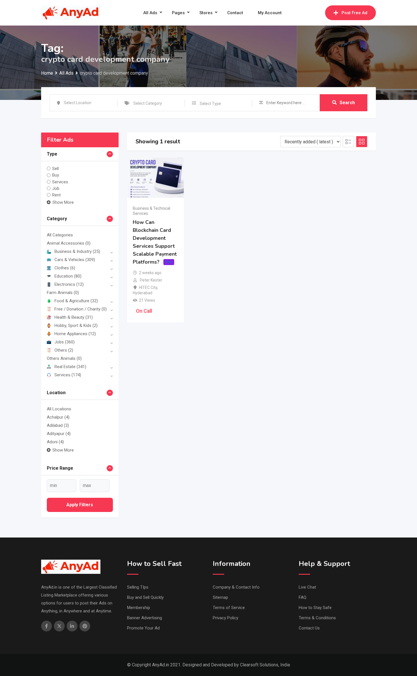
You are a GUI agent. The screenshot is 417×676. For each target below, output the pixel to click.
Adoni (55, 441)
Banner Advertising (144, 617)
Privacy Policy (225, 617)
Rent (56, 195)
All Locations (59, 409)
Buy (55, 175)
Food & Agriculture (76, 300)
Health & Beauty (73, 317)
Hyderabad (142, 293)
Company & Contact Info (236, 587)
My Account (270, 12)
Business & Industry (77, 251)
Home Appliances (75, 333)
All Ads (150, 12)
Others (63, 350)
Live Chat (307, 587)
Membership (138, 607)
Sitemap (220, 597)
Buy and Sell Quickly (145, 597)
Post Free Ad (354, 12)
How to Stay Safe (315, 607)
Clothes (64, 267)
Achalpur (58, 417)
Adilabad (58, 425)
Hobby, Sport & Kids (76, 325)
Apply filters (79, 504)
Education (67, 276)
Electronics (69, 284)
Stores (205, 12)
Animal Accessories (68, 243)
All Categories (60, 235)
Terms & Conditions (317, 617)
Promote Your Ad (143, 628)
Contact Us (309, 628)
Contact (235, 12)
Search (347, 102)
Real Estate (70, 366)
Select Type (210, 103)
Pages (178, 12)
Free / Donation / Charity (80, 309)
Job (55, 188)
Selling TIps (137, 587)
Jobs (64, 342)
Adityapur (59, 433)
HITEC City (148, 287)
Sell (55, 168)
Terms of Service (229, 607)
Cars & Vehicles (74, 259)
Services (60, 181)
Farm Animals (63, 292)
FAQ (302, 597)
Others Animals (64, 358)
